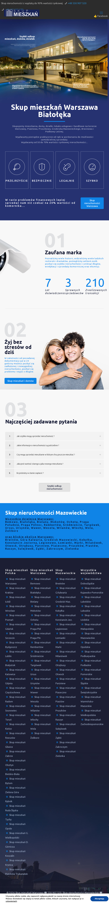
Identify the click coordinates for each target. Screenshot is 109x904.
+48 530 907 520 (77, 3)
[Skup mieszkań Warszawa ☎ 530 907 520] (21, 12)
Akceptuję (99, 898)
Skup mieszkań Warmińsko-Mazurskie (91, 701)
